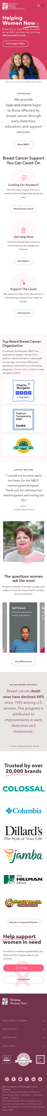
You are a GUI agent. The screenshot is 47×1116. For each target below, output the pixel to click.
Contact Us (14, 1098)
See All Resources (23, 662)
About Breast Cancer (23, 209)
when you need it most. (14, 35)
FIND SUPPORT (9, 1029)
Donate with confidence (26, 369)
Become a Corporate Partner (24, 922)
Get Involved (23, 313)
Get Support (23, 261)
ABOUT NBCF (9, 1046)
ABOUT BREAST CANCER (14, 1021)
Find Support (26, 1095)
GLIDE (10, 1110)
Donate (23, 968)
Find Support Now (15, 44)
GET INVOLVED (9, 1038)
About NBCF (23, 145)
